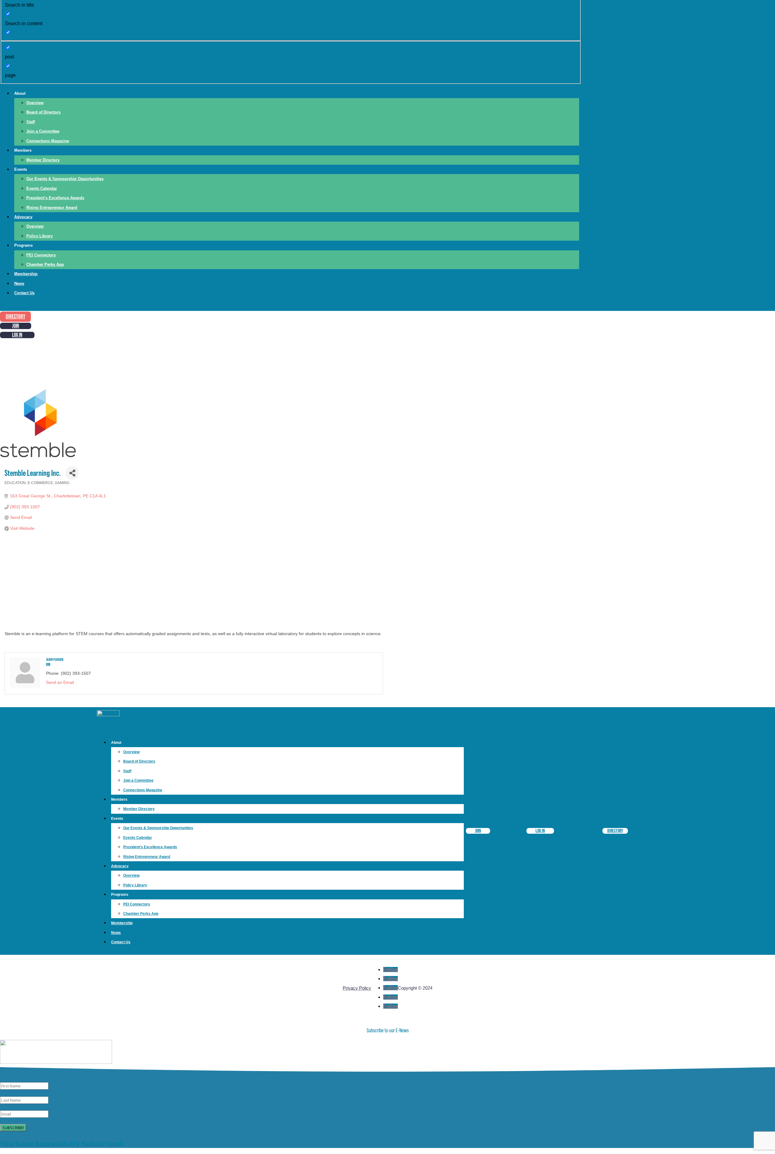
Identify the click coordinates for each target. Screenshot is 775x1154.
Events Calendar (41, 188)
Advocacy (23, 217)
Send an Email (60, 682)
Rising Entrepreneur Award (51, 207)
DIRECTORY (15, 316)
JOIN (15, 326)
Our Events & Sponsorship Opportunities (65, 178)
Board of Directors (43, 112)
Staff (30, 122)
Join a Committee (42, 131)
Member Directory (43, 160)
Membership (26, 274)
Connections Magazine (47, 141)
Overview (35, 103)
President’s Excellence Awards (55, 198)
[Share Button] (72, 473)
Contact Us (24, 293)
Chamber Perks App (45, 264)
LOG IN (17, 335)
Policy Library (39, 236)
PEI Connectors (41, 255)
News (19, 283)
